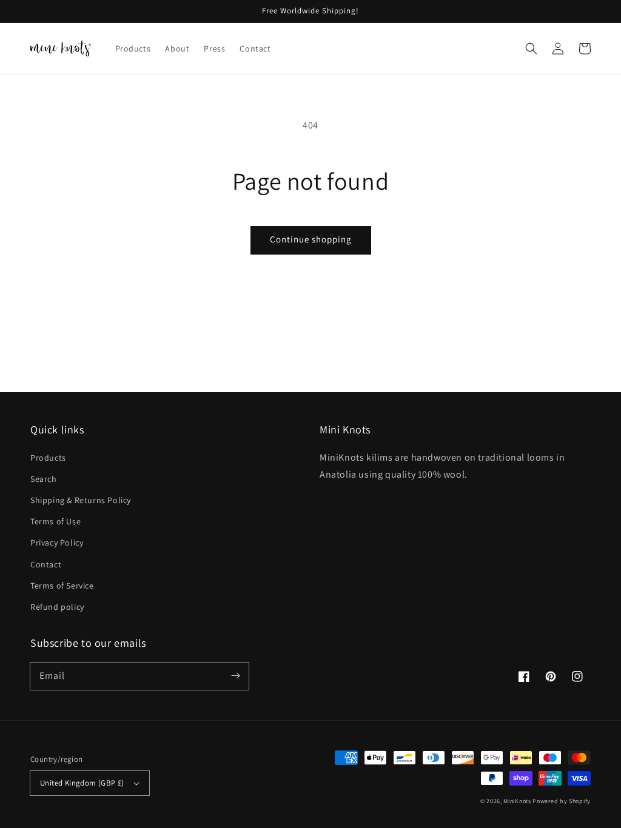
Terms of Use (55, 521)
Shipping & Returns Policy (80, 500)
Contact (45, 564)
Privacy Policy (56, 542)
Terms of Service (62, 585)
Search (43, 478)
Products (48, 457)
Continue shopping (311, 239)
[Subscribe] (235, 676)
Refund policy (57, 606)
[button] (531, 48)
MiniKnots (517, 801)
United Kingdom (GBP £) (82, 783)
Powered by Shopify (561, 801)
